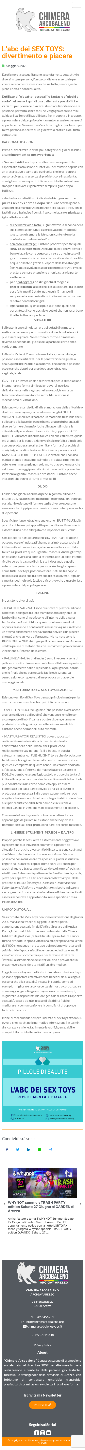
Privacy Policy (42, 1345)
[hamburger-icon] (76, 5)
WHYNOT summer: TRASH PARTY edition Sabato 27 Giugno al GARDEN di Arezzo (41, 1206)
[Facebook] (36, 1432)
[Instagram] (42, 1432)
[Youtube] (48, 1432)
